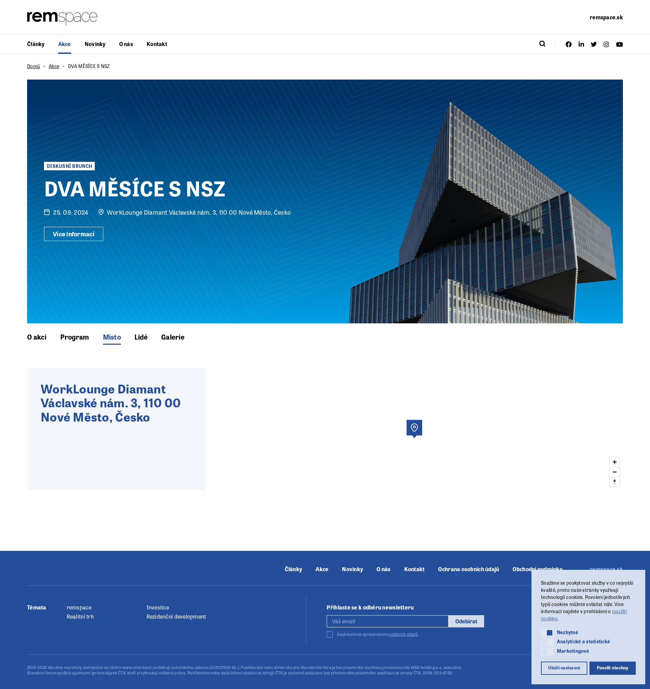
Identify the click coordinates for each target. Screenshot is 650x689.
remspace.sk (606, 17)
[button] (547, 633)
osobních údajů (403, 634)
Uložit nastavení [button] (564, 668)
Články (36, 44)
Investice (158, 607)
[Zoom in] (615, 462)
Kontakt (157, 44)
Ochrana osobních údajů (468, 569)
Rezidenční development (176, 616)
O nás (126, 44)
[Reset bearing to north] (615, 482)
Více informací (73, 233)
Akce (64, 44)
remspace (79, 607)
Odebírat (466, 621)
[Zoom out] (615, 472)
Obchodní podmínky (537, 569)
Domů (33, 66)
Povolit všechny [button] (613, 668)
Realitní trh (80, 616)
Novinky (95, 44)
